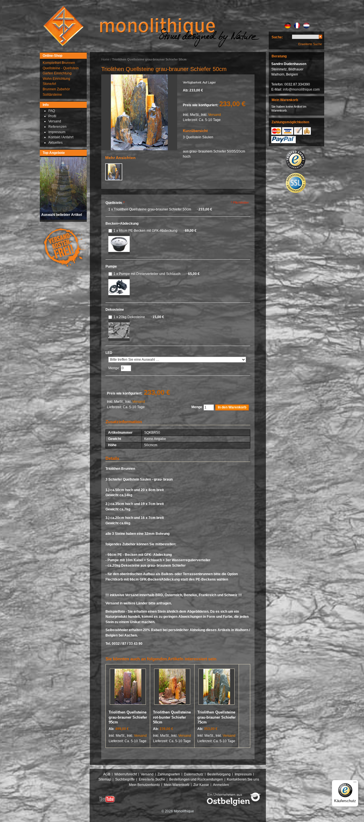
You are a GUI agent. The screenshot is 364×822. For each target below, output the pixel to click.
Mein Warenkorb (176, 785)
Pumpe (111, 266)
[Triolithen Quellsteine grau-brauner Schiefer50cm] (139, 112)
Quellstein (115, 203)
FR (297, 25)
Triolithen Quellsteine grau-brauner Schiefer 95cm (128, 717)
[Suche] (320, 38)
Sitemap (104, 779)
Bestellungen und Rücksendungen (196, 779)
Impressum (243, 774)
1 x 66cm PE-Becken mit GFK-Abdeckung (155, 231)
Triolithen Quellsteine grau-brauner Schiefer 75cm (216, 717)
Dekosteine (115, 310)
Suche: (277, 37)
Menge (196, 407)
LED (109, 353)
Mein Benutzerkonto (144, 785)
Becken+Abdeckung (122, 224)
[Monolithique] (63, 26)
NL (306, 25)
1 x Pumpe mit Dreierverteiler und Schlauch (156, 274)
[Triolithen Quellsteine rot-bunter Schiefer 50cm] (172, 688)
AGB (106, 774)
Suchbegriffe (125, 779)
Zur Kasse (201, 785)
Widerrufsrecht (125, 774)
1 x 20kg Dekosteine (138, 317)
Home (105, 59)
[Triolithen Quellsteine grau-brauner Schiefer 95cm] (128, 688)
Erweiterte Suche (310, 44)
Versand (214, 115)
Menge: (114, 368)
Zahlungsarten (169, 774)
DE (287, 25)
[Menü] (354, 783)
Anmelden (221, 785)
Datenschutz (193, 774)
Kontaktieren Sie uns (243, 779)
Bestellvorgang (219, 774)
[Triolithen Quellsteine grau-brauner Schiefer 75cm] (216, 688)
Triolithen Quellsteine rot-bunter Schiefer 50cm (172, 717)
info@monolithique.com (301, 89)
